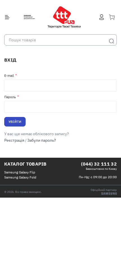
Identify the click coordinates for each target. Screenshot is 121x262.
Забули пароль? (41, 140)
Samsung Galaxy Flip (19, 172)
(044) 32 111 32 (99, 164)
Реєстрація (14, 140)
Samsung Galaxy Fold (20, 177)
